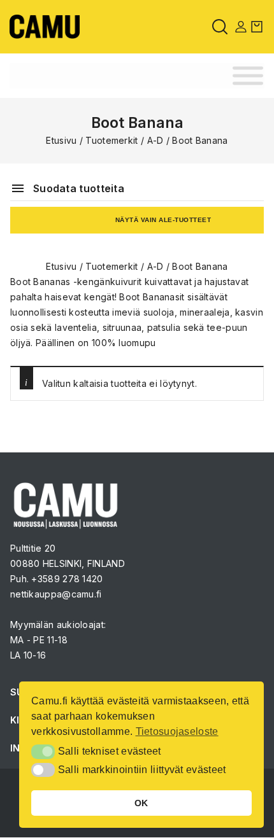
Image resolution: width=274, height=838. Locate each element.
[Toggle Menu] (248, 76)
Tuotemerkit (111, 140)
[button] (43, 751)
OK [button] (141, 803)
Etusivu (61, 140)
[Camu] (45, 25)
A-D (155, 140)
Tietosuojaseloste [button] (177, 731)
